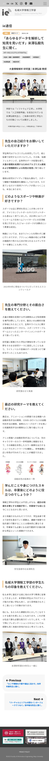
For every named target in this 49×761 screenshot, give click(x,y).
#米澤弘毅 (7, 62)
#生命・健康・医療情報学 (12, 57)
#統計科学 (16, 62)
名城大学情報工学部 (25, 10)
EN (8, 3)
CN (12, 3)
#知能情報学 (26, 57)
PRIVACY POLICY (24, 752)
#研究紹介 (36, 57)
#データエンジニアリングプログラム (15, 53)
